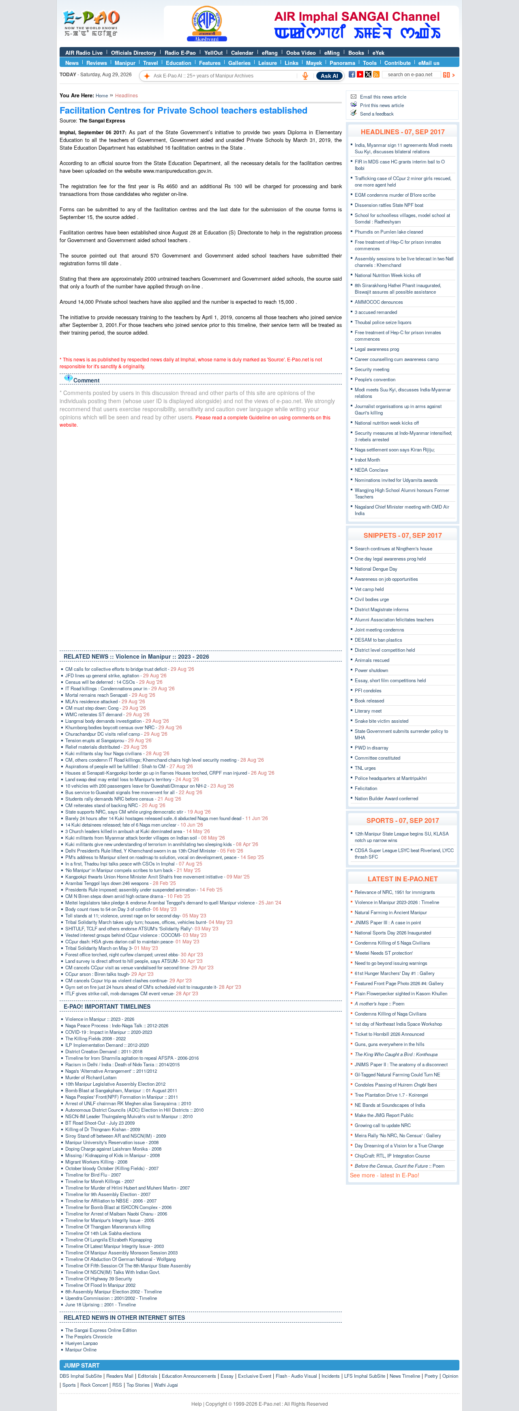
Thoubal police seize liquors (383, 322)
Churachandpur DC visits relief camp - (116, 733)
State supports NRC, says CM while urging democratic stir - (138, 811)
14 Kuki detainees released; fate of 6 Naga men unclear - (134, 824)
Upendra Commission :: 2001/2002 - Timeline (111, 1298)
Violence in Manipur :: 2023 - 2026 (99, 1019)
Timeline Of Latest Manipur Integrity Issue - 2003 (114, 1246)
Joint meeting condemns (379, 629)
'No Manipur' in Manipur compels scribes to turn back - (133, 870)
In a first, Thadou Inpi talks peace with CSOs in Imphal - (133, 863)
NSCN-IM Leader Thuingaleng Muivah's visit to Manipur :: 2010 (129, 1116)
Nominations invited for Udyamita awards (396, 480)
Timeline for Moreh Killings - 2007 (99, 1181)
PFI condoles (368, 690)
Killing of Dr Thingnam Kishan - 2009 (102, 1129)
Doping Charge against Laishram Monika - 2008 (113, 1148)
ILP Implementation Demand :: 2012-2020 (107, 1045)
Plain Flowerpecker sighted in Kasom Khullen (401, 993)
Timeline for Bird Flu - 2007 (93, 1174)
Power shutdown (371, 670)
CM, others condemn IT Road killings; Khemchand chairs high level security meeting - (164, 759)
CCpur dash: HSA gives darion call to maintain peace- (132, 941)
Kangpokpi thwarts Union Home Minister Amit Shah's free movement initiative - (157, 876)
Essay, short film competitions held (390, 680)
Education (178, 63)
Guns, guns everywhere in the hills (390, 1044)
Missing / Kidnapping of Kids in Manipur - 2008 (112, 1155)
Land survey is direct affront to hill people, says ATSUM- (134, 961)
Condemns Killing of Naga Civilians (391, 1013)
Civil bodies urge (372, 599)
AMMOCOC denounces (379, 302)
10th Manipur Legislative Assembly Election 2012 (115, 1083)
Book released (369, 700)
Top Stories (138, 1384)
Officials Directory (133, 52)
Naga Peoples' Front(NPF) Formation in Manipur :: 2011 (121, 1096)
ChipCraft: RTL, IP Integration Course (392, 1155)
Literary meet (368, 710)
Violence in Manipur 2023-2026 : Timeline (397, 902)
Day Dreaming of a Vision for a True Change (399, 1145)
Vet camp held (369, 589)
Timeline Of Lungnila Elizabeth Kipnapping (108, 1239)
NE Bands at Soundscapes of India (390, 1105)
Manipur (125, 63)
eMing (332, 52)
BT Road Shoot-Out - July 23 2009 (100, 1122)
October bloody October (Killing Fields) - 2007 (112, 1168)
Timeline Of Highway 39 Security (98, 1278)
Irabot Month (367, 459)
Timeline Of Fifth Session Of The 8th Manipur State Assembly (128, 1265)
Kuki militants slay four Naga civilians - (117, 753)
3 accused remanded (376, 312)
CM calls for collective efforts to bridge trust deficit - (129, 669)
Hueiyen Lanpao (81, 1343)
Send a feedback (377, 113)
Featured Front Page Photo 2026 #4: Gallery (399, 983)
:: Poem (380, 1003)
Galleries (239, 63)
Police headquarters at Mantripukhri (391, 778)
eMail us (429, 63)
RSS (117, 1384)
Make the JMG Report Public (384, 1115)
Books (356, 52)
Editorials (147, 1375)
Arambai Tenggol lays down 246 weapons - (120, 883)
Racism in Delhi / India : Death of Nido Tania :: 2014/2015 (122, 1064)
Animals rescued (372, 660)
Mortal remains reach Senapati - (110, 695)
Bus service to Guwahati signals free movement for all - (133, 792)
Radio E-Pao (180, 52)
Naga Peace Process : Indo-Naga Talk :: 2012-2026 (116, 1025)
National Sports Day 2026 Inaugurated (393, 932)
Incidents (331, 1375)
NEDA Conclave (371, 469)
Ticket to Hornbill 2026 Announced (389, 1034)
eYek (378, 52)
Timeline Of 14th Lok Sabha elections (103, 1233)
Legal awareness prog (377, 349)
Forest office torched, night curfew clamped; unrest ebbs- (134, 954)
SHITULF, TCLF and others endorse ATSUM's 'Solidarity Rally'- (142, 928)
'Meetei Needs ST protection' (384, 952)
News (72, 63)
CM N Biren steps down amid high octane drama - (127, 896)
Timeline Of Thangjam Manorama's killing (107, 1226)
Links (291, 63)
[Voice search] (305, 76)
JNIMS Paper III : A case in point (388, 922)
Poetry (431, 1375)
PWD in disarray (371, 747)
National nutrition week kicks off (387, 422)
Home (102, 95)
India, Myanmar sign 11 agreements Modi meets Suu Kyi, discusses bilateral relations (404, 148)
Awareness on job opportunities (386, 579)
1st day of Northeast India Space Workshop (398, 1023)
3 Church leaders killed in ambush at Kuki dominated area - (137, 831)
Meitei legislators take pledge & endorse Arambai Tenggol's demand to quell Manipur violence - (173, 902)
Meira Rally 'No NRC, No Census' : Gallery (398, 1135)
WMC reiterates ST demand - (107, 714)
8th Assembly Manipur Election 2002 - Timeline (113, 1291)
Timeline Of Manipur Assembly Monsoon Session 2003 (121, 1252)
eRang (270, 52)
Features (210, 63)
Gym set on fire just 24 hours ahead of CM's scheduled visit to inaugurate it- (153, 987)
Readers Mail (119, 1375)
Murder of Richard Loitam (91, 1077)
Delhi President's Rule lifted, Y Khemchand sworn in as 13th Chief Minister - (154, 850)
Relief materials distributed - (106, 746)
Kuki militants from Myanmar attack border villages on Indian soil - (145, 837)
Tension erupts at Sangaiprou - (108, 740)
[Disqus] (201, 537)
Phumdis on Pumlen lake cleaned (389, 231)
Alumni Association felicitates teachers (394, 619)
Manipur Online (81, 1349)
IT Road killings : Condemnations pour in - (120, 688)
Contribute (397, 63)
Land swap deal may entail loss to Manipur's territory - (132, 779)
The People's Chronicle (88, 1336)
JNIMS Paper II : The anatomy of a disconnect (401, 1064)
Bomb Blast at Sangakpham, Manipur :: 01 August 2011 (121, 1090)
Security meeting (372, 369)
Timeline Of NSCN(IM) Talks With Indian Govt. (112, 1272)
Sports (69, 1384)
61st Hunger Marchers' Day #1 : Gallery (395, 973)
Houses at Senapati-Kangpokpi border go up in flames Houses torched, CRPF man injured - (170, 772)
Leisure (267, 63)
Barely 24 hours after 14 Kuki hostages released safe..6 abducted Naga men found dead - (166, 818)
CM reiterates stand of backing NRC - (115, 805)
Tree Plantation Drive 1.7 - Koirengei (391, 1094)
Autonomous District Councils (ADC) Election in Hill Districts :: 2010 (134, 1109)
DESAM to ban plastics (378, 639)
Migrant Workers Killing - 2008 (96, 1161)
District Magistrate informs (382, 609)
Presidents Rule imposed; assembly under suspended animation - (144, 889)
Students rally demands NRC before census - (123, 798)
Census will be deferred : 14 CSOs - (114, 682)
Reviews (96, 63)
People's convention (375, 379)
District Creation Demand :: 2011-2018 (103, 1051)
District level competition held (385, 649)
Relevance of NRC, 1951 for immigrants (395, 892)
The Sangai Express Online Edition (101, 1330)
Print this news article (382, 105)
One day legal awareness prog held (390, 558)
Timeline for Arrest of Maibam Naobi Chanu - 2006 (116, 1213)
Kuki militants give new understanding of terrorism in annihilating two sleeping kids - (161, 844)
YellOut (213, 52)
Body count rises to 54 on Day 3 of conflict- (121, 909)
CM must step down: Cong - (105, 707)
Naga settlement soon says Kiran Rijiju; (395, 449)
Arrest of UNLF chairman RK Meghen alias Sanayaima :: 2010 (128, 1103)
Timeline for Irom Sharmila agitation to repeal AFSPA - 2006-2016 (132, 1057)
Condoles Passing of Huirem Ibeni (396, 1084)
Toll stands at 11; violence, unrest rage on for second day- (135, 915)
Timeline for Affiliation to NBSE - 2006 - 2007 (111, 1200)
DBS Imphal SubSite (81, 1375)
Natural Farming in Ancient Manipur (391, 912)
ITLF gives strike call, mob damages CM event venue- (131, 993)
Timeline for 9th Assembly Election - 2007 (107, 1194)
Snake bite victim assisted (381, 720)
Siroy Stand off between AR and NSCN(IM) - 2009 (115, 1135)
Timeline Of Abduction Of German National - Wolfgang (120, 1259)
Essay (227, 1375)
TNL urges (365, 768)
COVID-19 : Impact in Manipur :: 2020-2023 (108, 1032)
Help (196, 1403)
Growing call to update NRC (383, 1125)
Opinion (450, 1375)
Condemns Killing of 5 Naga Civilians (392, 942)
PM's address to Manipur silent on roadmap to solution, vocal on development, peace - (164, 857)
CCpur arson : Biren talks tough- (109, 974)
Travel (150, 63)
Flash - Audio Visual (296, 1375)
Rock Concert (94, 1384)
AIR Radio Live (84, 52)
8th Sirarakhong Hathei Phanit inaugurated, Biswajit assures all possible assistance (398, 288)
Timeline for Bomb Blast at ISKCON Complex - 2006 (118, 1207)
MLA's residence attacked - (105, 701)
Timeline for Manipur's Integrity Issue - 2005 (109, 1220)
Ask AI (329, 76)
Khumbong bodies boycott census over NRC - (123, 727)
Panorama (342, 63)
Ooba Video (301, 52)
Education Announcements (189, 1375)
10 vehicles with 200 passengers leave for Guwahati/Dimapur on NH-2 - (149, 785)
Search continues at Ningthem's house (393, 548)
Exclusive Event (254, 1375)
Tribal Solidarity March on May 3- (111, 948)
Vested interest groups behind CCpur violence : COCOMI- (136, 935)
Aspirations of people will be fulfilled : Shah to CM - (129, 766)
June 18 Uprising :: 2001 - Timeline (100, 1304)
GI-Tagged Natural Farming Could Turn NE (397, 1074)
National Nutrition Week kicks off (388, 275)
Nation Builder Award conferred (386, 798)
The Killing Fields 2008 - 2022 (95, 1038)
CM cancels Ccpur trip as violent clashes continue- (128, 980)
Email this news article (383, 96)
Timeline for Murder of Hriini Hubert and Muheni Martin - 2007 (127, 1187)
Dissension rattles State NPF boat (389, 205)
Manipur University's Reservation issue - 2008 (112, 1142)
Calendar (242, 52)
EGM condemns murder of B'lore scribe (395, 194)
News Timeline (405, 1375)
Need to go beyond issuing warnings (391, 963)
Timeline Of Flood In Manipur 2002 (100, 1285)
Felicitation (366, 788)
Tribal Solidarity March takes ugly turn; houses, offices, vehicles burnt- (149, 922)
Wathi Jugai (166, 1384)
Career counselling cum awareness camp (397, 359)
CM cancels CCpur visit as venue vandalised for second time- (139, 967)
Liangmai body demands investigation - (117, 720)
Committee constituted (377, 757)
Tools (370, 63)
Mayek (314, 63)
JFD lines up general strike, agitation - (116, 675)
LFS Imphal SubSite (364, 1375)
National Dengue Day (376, 568)
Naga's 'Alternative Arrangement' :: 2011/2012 (111, 1070)
